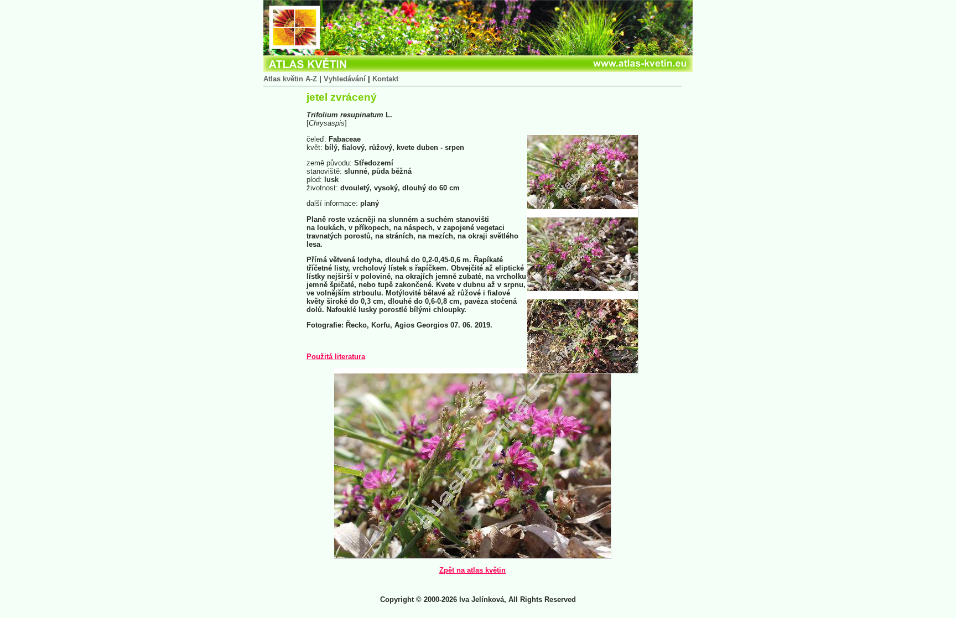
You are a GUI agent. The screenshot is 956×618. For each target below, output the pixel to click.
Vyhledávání (345, 79)
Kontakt (385, 79)
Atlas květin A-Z (290, 79)
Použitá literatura (335, 356)
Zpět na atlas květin (472, 570)
